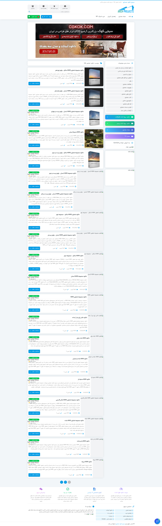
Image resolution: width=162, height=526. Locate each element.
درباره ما (110, 516)
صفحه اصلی (128, 510)
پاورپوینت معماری (127, 88)
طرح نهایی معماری (126, 94)
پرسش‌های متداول (127, 516)
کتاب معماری (128, 97)
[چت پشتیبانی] (157, 521)
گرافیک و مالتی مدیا (126, 111)
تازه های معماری (127, 104)
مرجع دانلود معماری (120, 524)
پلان (130, 81)
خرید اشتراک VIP (100, 17)
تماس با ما (110, 513)
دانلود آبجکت (109, 510)
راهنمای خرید (128, 513)
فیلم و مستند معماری (125, 107)
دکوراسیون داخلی (127, 101)
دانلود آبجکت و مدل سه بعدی (123, 68)
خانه (130, 17)
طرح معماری (128, 91)
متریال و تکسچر (127, 74)
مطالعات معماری (127, 84)
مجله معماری (122, 17)
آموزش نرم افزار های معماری (124, 78)
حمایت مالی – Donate (107, 519)
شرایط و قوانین (128, 519)
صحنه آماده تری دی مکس (124, 71)
